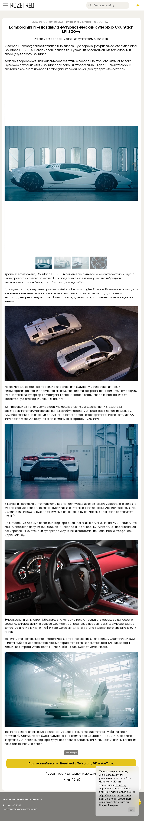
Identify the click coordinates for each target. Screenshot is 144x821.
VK (95, 763)
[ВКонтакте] (64, 779)
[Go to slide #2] (62, 263)
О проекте (36, 799)
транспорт (71, 752)
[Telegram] (69, 779)
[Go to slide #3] (80, 263)
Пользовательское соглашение (20, 809)
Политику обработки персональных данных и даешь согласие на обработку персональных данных (117, 792)
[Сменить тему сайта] (137, 5)
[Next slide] (132, 163)
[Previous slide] (10, 163)
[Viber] (74, 779)
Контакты (9, 799)
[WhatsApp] (79, 779)
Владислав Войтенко (78, 21)
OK (131, 809)
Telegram (84, 763)
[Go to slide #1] (43, 263)
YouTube (107, 763)
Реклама (22, 799)
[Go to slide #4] (98, 263)
